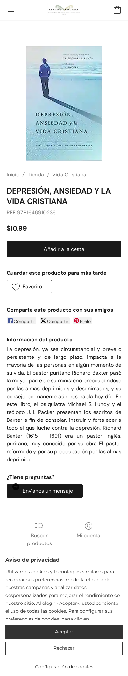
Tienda (36, 174)
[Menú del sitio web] (11, 10)
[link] (64, 664)
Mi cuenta (88, 535)
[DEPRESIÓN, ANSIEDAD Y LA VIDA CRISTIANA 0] (64, 103)
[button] (64, 9)
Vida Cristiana (69, 174)
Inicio (13, 174)
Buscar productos (39, 539)
